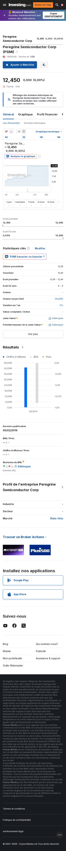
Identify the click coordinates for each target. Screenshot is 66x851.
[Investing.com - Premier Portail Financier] (20, 5)
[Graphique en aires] (11, 131)
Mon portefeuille (12, 658)
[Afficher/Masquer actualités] (24, 131)
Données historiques (35, 123)
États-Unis (56, 518)
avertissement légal (13, 831)
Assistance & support (48, 658)
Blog (5, 643)
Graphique (25, 114)
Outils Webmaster (13, 665)
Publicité (41, 651)
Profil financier (47, 114)
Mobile (7, 651)
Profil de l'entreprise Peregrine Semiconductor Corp (29, 487)
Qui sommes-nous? (47, 643)
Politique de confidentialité (17, 820)
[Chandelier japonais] (6, 131)
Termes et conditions (14, 808)
